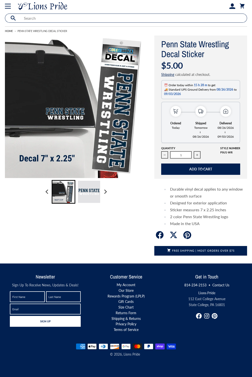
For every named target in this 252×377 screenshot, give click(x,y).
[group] (63, 192)
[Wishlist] (224, 6)
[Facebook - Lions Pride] (199, 316)
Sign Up (45, 321)
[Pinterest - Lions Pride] (215, 316)
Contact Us (220, 285)
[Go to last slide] (47, 192)
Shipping (167, 74)
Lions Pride (132, 354)
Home (9, 31)
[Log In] (232, 6)
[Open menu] (9, 6)
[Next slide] (105, 192)
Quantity (168, 148)
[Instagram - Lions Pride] (207, 316)
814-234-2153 (195, 285)
